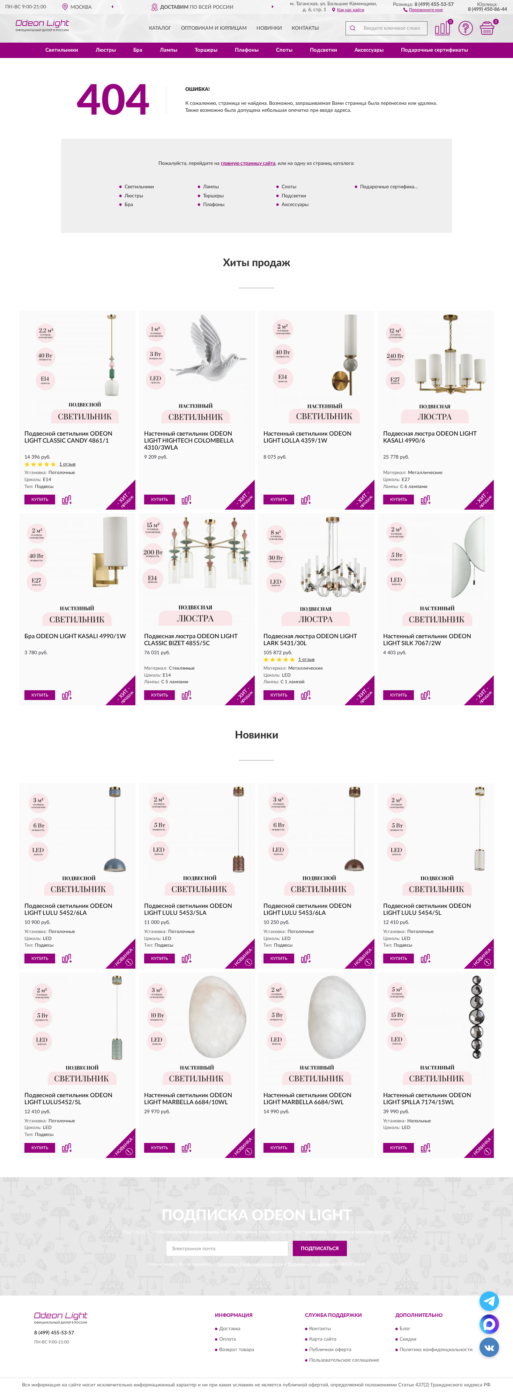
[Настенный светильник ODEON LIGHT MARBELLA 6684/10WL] (197, 1030)
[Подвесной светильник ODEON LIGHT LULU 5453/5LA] (197, 841)
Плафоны (247, 50)
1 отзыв (67, 464)
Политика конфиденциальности (436, 1349)
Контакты (305, 28)
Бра (137, 50)
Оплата (227, 1339)
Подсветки (323, 50)
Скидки (408, 1339)
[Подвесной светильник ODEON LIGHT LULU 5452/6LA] (77, 841)
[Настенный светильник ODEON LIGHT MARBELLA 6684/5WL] (316, 1030)
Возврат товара (236, 1349)
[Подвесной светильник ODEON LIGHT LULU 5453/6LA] (316, 841)
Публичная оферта (330, 1349)
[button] (423, 9)
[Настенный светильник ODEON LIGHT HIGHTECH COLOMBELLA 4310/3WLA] (197, 369)
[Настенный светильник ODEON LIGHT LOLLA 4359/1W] (316, 369)
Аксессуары (369, 50)
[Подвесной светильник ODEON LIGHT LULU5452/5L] (77, 1030)
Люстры (106, 50)
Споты (284, 50)
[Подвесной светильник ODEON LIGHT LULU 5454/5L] (436, 841)
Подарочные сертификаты (434, 50)
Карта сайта (322, 1339)
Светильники (61, 50)
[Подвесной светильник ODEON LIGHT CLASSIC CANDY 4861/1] (77, 369)
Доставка (229, 1328)
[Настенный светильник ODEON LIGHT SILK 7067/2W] (436, 571)
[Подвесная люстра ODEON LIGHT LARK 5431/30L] (316, 571)
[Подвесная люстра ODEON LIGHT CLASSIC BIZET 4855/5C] (197, 571)
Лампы (168, 50)
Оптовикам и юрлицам (214, 28)
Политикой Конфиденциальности (250, 1264)
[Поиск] (352, 28)
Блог (405, 1328)
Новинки (269, 28)
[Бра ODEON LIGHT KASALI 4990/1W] (77, 571)
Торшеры (206, 50)
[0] (487, 28)
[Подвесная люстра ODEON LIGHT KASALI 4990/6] (436, 369)
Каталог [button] (160, 28)
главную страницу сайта (248, 163)
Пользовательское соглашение (344, 1360)
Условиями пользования (311, 1264)
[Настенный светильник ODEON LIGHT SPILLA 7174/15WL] (436, 1030)
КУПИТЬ (39, 499)
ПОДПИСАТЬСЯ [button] (320, 1248)
